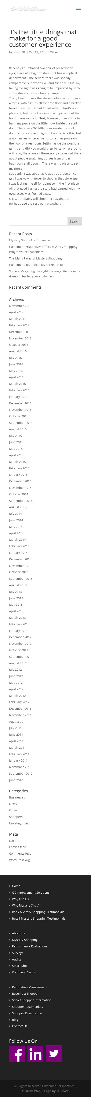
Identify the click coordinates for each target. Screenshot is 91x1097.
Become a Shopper (25, 994)
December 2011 (20, 709)
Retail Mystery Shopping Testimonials (38, 918)
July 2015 (15, 436)
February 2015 (19, 468)
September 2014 (20, 501)
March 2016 (17, 384)
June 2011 (16, 734)
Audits (16, 959)
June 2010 (16, 780)
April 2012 (16, 689)
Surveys (17, 953)
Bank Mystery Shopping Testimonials (38, 912)
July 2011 (15, 728)
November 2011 (20, 715)
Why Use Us (20, 899)
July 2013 (15, 592)
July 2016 (15, 358)
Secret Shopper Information (31, 1000)
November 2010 (20, 767)
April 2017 (16, 312)
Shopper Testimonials (27, 1007)
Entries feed (17, 847)
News (13, 804)
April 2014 (16, 533)
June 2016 (16, 364)
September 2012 (20, 657)
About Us (18, 933)
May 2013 (16, 605)
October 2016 (18, 345)
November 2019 (20, 306)
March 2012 (17, 696)
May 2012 (16, 683)
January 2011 (18, 760)
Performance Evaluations (29, 946)
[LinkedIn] (35, 1061)
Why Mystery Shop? (26, 905)
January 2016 (18, 397)
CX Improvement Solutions (31, 892)
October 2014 (18, 494)
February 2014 (19, 546)
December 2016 (20, 332)
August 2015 (18, 429)
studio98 (19, 52)
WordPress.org (19, 860)
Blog (15, 1020)
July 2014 (15, 514)
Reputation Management (29, 987)
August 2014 (18, 507)
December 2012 (20, 637)
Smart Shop (20, 966)
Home (16, 886)
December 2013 (20, 559)
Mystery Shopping (25, 940)
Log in (13, 841)
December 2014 (20, 481)
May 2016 (16, 371)
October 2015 (18, 416)
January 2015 (18, 475)
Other (54, 52)
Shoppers (16, 817)
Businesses (17, 797)
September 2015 (20, 423)
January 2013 (18, 631)
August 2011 (18, 722)
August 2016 (18, 351)
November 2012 (20, 644)
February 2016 (19, 390)
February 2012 (19, 702)
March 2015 (17, 462)
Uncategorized (19, 823)
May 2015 (16, 449)
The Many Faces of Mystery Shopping (35, 258)
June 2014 (16, 520)
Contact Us (19, 1026)
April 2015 (16, 455)
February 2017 (19, 325)
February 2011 (19, 754)
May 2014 (16, 527)
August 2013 (18, 585)
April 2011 (16, 741)
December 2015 (20, 403)
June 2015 (16, 442)
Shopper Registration (27, 1013)
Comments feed (20, 853)
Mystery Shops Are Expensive (30, 240)
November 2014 (20, 488)
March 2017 (17, 319)
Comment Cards (23, 972)
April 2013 (16, 611)
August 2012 (18, 663)
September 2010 (20, 773)
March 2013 (17, 618)
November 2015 (20, 410)
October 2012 (18, 650)
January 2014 (18, 553)
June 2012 (16, 676)
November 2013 (20, 566)
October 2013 (18, 572)
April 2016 (16, 377)
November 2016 (20, 338)
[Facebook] (17, 1061)
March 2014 (17, 540)
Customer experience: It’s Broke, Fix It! (36, 265)
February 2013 (19, 624)
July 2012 (15, 669)
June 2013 (16, 598)
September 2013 (20, 579)
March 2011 (17, 748)
